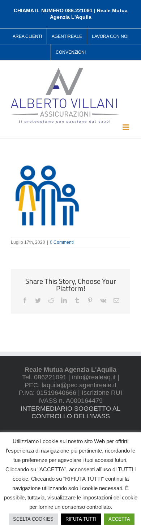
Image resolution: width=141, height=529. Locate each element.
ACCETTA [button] (119, 519)
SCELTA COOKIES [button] (33, 519)
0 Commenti (62, 242)
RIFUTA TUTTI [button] (81, 519)
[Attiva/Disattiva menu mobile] (126, 127)
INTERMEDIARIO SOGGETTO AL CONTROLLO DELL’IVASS (70, 412)
